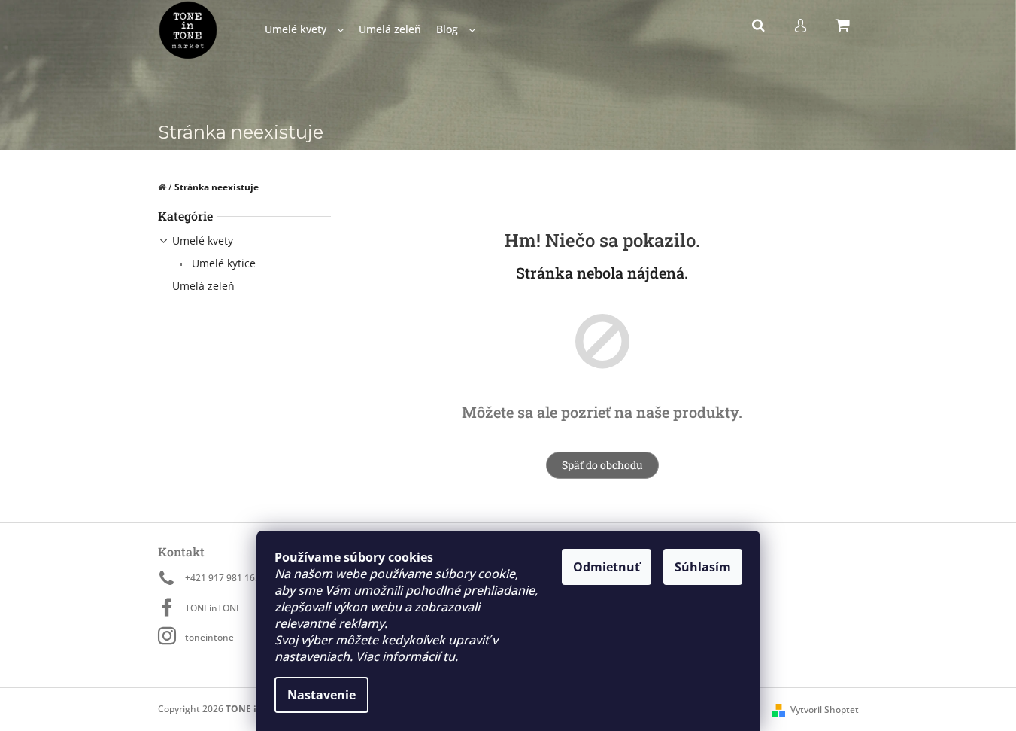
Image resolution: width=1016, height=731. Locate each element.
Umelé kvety (202, 240)
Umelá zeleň (203, 286)
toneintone (209, 637)
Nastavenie (321, 695)
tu (449, 656)
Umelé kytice (222, 263)
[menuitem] (304, 29)
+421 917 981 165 (222, 577)
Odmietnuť (606, 567)
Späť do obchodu (602, 465)
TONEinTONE (213, 608)
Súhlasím (703, 567)
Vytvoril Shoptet (824, 709)
